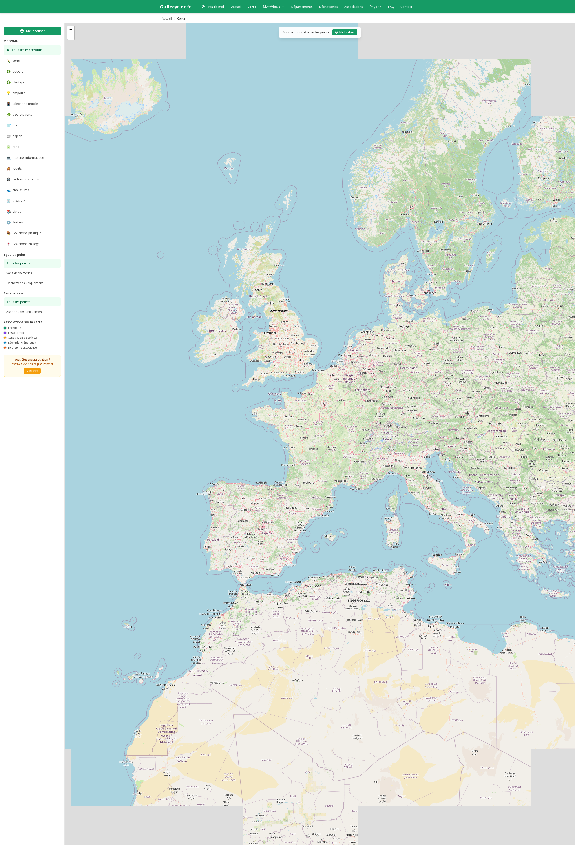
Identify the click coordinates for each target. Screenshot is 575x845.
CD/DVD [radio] (15, 200)
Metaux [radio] (15, 222)
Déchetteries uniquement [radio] (24, 283)
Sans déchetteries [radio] (19, 273)
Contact (406, 6)
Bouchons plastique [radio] (23, 233)
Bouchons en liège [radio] (23, 243)
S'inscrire (32, 371)
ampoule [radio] (15, 93)
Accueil (236, 6)
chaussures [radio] (17, 190)
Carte (252, 6)
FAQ (391, 6)
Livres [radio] (13, 211)
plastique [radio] (16, 82)
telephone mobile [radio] (22, 103)
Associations (353, 6)
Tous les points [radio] (18, 263)
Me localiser (35, 31)
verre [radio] (13, 60)
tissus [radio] (13, 125)
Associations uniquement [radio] (24, 312)
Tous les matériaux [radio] (24, 49)
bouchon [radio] (15, 71)
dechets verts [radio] (19, 114)
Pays (373, 6)
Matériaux (271, 6)
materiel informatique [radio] (25, 157)
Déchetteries (328, 6)
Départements (302, 6)
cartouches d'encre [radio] (23, 179)
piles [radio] (12, 146)
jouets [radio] (14, 168)
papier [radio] (14, 136)
